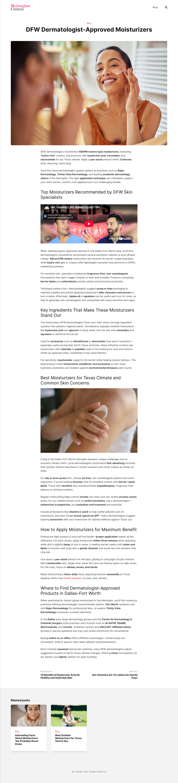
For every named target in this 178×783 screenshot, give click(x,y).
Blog (155, 7)
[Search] (166, 7)
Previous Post (60, 675)
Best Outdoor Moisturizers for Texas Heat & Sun (68, 738)
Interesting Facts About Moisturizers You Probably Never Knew (26, 739)
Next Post (114, 675)
